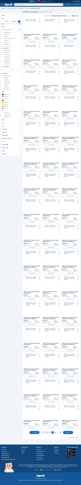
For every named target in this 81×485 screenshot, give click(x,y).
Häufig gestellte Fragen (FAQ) (8, 459)
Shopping (32, 1)
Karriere (23, 451)
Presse (22, 453)
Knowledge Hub (40, 459)
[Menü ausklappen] (16, 8)
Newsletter (56, 453)
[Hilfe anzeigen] (8, 48)
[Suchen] (62, 4)
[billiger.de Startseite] (8, 4)
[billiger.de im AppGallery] (72, 456)
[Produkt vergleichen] (40, 22)
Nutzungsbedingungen (45, 480)
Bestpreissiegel (5, 455)
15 (60, 432)
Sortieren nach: (48, 15)
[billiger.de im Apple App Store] (72, 450)
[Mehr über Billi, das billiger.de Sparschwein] (10, 467)
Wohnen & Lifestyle (11, 8)
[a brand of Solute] (76, 1)
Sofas (27, 8)
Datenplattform (5, 453)
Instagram (56, 449)
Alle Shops (4, 451)
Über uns (23, 449)
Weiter (67, 432)
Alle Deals (4, 449)
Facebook (56, 451)
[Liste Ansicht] (72, 16)
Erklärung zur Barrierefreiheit (56, 480)
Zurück (35, 432)
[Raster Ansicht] (75, 16)
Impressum (38, 480)
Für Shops (39, 449)
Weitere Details (32, 41)
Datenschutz (21, 480)
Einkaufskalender (6, 457)
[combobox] (38, 4)
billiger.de (4, 8)
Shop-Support (40, 453)
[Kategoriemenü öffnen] (2, 4)
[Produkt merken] (40, 20)
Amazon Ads (39, 457)
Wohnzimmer (20, 8)
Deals (37, 1)
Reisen (49, 1)
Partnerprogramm (40, 455)
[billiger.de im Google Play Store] (72, 453)
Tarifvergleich (44, 1)
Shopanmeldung (40, 451)
